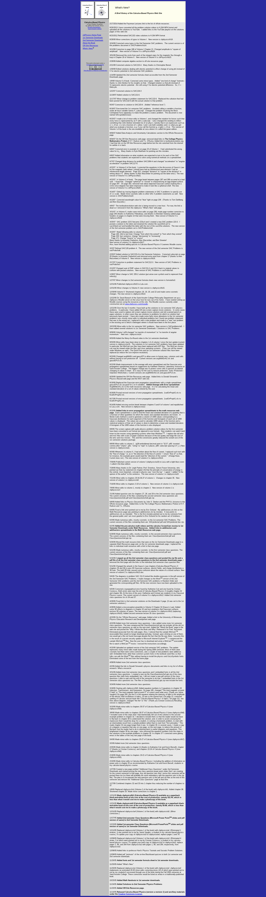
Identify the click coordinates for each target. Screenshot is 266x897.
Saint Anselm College (95, 29)
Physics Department (94, 27)
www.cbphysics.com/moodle (136, 304)
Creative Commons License (95, 64)
